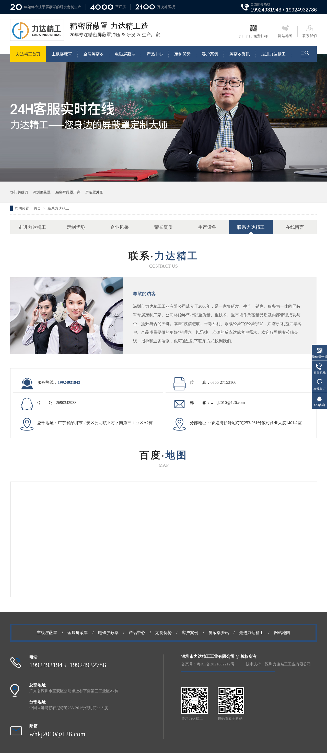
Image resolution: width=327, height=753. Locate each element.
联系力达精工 (58, 208)
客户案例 (210, 54)
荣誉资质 (163, 226)
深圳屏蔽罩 (42, 192)
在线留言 (295, 226)
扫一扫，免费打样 (253, 36)
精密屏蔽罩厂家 (67, 192)
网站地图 (285, 36)
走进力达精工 (273, 54)
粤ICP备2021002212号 (216, 664)
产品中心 (155, 54)
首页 (38, 208)
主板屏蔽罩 (62, 54)
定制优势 (182, 54)
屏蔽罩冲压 (94, 192)
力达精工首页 (28, 54)
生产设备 (207, 226)
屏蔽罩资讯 (239, 54)
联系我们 (309, 36)
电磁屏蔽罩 (125, 54)
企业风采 (119, 226)
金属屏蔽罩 (93, 54)
